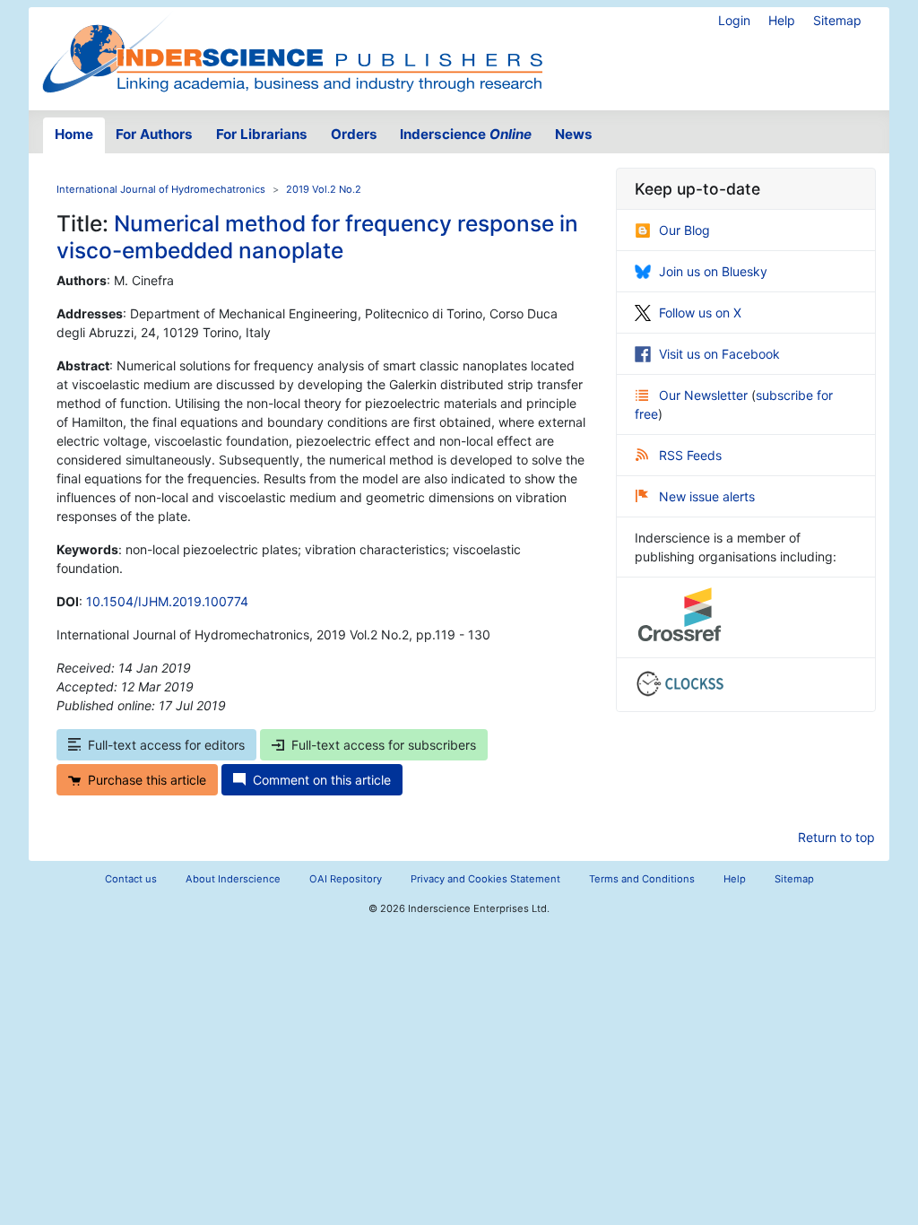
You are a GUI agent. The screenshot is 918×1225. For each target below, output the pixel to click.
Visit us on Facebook (719, 353)
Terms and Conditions (642, 879)
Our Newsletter (705, 395)
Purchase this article (147, 779)
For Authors (154, 134)
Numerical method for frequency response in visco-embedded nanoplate (317, 236)
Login (734, 20)
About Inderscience (233, 879)
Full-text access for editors (166, 744)
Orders (354, 134)
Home (74, 134)
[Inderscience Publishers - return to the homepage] (292, 51)
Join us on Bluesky (713, 271)
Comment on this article (322, 779)
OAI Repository (345, 879)
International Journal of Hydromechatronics (160, 189)
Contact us (131, 879)
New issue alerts (707, 496)
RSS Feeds (690, 455)
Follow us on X (700, 312)
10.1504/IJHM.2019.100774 (167, 601)
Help (781, 20)
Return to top (836, 837)
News (574, 134)
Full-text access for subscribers (383, 744)
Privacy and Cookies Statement (485, 879)
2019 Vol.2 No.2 (323, 189)
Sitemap (837, 20)
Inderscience (466, 134)
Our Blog (684, 230)
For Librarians (261, 134)
